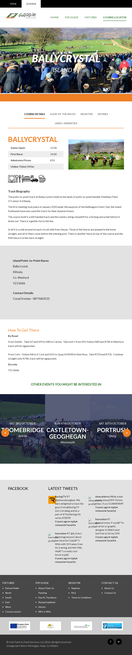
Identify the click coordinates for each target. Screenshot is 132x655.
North (8, 592)
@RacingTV (72, 507)
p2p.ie (13, 3)
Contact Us (110, 592)
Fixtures (91, 17)
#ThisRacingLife (72, 514)
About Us (109, 588)
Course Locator (114, 17)
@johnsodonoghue (65, 500)
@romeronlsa (102, 522)
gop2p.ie (31, 3)
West (8, 607)
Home (54, 17)
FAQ (73, 592)
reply (73, 521)
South (8, 597)
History (42, 607)
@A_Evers (76, 533)
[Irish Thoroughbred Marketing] (51, 626)
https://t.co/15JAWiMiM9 (109, 503)
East (7, 602)
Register (75, 588)
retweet (60, 525)
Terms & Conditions (81, 597)
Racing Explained (46, 602)
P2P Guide (71, 17)
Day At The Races (47, 597)
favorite (71, 525)
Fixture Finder (12, 588)
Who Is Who (44, 611)
